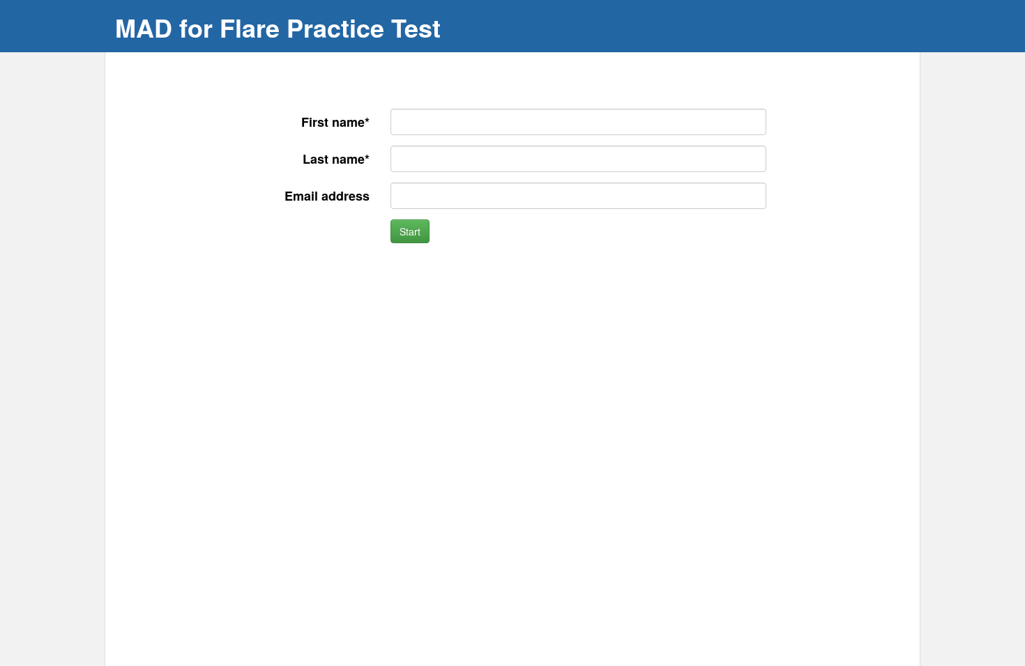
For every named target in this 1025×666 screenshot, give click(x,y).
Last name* (336, 159)
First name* (335, 122)
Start (410, 231)
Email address (327, 196)
